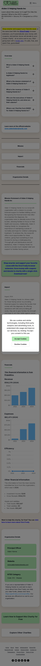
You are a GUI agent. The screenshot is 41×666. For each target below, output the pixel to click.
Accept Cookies (20, 339)
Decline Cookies (20, 344)
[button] (20, 333)
